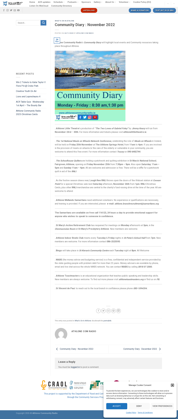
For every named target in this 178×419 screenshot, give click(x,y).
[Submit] (43, 23)
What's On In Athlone (64, 21)
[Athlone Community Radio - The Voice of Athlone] (13, 3)
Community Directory (61, 6)
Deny (139, 406)
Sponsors (86, 2)
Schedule (58, 2)
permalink (107, 321)
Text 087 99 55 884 (164, 10)
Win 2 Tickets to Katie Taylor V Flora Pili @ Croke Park (31, 84)
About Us (109, 2)
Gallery (97, 2)
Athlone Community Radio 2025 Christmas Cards (28, 112)
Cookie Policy (131, 413)
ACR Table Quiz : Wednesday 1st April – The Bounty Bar (30, 103)
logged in (75, 367)
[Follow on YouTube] (18, 10)
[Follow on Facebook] (4, 10)
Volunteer (123, 2)
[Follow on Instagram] (7, 10)
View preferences (162, 406)
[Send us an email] (15, 10)
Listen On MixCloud (38, 6)
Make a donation (140, 10)
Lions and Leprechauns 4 (28, 96)
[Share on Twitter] (103, 311)
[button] (172, 385)
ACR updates (44, 2)
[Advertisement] (39, 48)
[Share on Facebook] (98, 311)
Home (32, 2)
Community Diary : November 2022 (76, 349)
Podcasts (72, 2)
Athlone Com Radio (85, 33)
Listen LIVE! (89, 10)
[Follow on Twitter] (11, 10)
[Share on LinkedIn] (118, 311)
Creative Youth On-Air (26, 91)
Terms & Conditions (145, 413)
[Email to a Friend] (108, 311)
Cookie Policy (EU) (142, 2)
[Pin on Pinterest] (113, 311)
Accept (117, 406)
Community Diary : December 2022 (140, 349)
